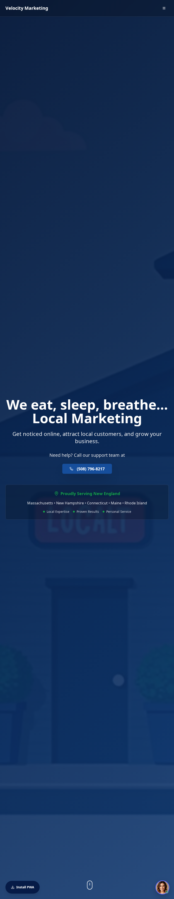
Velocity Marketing (26, 8)
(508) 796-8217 (91, 468)
